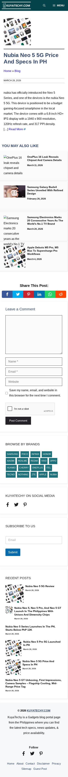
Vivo (43, 461)
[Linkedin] (39, 294)
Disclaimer (43, 763)
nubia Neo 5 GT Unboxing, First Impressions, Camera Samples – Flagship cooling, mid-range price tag (33, 683)
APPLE (42, 474)
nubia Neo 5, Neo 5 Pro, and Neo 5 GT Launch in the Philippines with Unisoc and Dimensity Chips (37, 611)
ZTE (34, 474)
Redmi (34, 461)
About (20, 763)
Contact (30, 763)
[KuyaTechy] (16, 5)
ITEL (48, 467)
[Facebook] (7, 294)
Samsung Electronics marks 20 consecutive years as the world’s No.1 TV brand (45, 220)
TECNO (11, 474)
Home (7, 71)
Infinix (35, 454)
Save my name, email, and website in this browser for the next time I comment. (35, 393)
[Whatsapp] (50, 294)
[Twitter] (18, 294)
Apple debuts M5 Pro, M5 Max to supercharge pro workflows (42, 250)
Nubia (53, 474)
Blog (17, 71)
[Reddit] (60, 294)
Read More (16, 129)
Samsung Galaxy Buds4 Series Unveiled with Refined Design (45, 190)
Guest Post (40, 768)
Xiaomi (10, 461)
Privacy (56, 763)
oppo (53, 461)
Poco (25, 454)
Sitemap (26, 768)
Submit (13, 552)
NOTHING (23, 474)
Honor (47, 454)
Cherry (24, 467)
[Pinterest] (28, 294)
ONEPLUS (37, 467)
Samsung (12, 454)
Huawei (11, 467)
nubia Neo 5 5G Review (39, 586)
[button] (44, 5)
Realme (22, 461)
